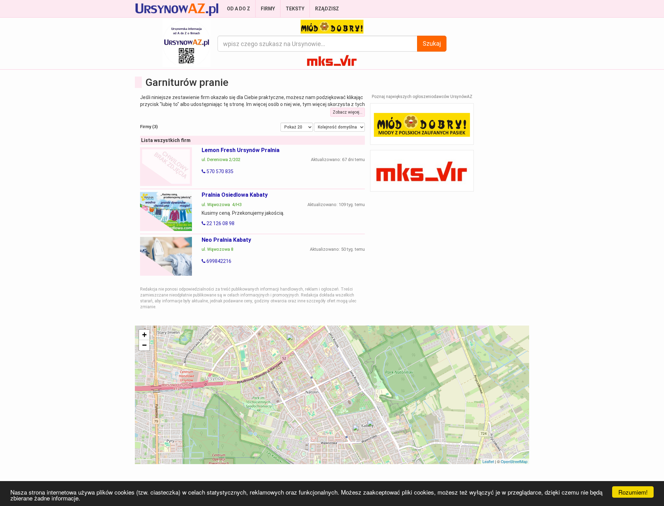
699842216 (218, 261)
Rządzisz (327, 8)
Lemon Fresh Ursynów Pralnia (240, 150)
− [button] (144, 345)
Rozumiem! (633, 492)
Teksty (295, 8)
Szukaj (432, 43)
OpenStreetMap (514, 461)
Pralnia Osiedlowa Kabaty (235, 195)
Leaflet (488, 461)
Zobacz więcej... (347, 112)
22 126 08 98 (219, 223)
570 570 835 (219, 171)
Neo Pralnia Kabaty (226, 240)
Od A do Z (238, 8)
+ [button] (144, 334)
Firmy (268, 8)
